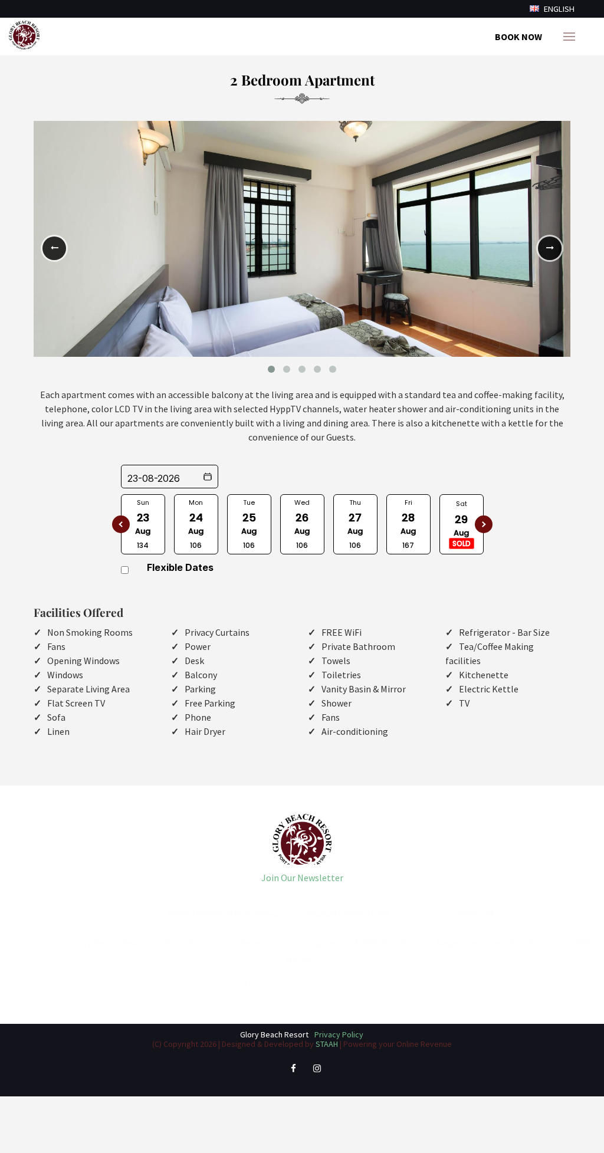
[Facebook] (293, 1073)
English (558, 9)
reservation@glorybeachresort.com (330, 985)
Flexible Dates (180, 567)
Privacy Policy (338, 1034)
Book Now (518, 36)
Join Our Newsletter (302, 877)
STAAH (327, 1044)
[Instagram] (317, 1073)
